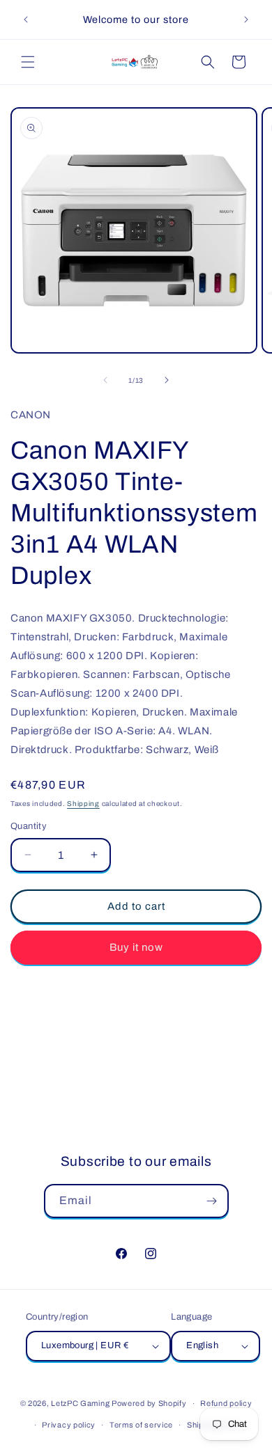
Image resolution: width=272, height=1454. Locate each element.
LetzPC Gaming (80, 1403)
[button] (28, 62)
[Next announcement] (246, 19)
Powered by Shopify (149, 1403)
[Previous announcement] (25, 19)
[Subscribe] (212, 1201)
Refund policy (226, 1403)
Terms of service (141, 1425)
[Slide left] (105, 380)
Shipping (83, 803)
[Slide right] (166, 380)
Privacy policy (69, 1425)
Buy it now (136, 947)
